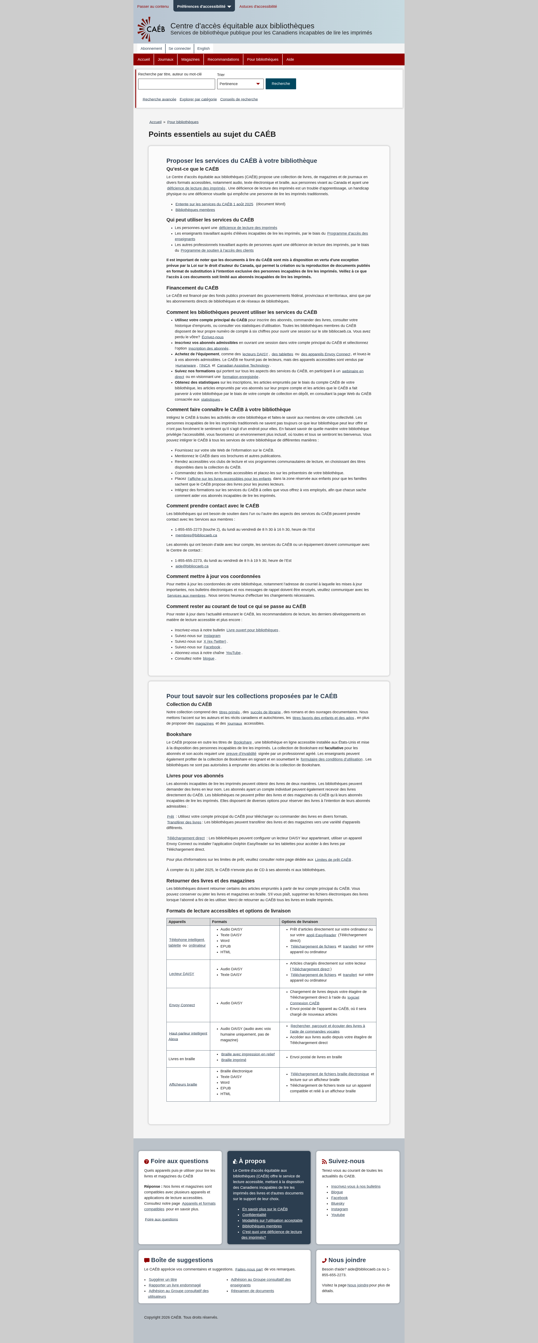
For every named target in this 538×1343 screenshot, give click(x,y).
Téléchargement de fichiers (313, 946)
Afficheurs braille (183, 1084)
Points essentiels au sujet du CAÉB (212, 134)
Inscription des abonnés (208, 348)
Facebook (212, 647)
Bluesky (337, 1203)
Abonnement (151, 48)
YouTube (233, 653)
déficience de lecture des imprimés (196, 188)
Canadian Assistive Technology (243, 365)
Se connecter (180, 48)
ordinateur (197, 945)
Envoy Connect (182, 1005)
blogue (208, 658)
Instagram (212, 636)
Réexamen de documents (252, 1291)
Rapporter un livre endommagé (175, 1285)
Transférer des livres (184, 822)
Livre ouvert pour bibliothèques (252, 630)
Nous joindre (358, 1285)
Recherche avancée (159, 99)
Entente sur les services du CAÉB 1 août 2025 (214, 204)
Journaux (165, 59)
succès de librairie (266, 712)
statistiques (210, 399)
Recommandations (223, 59)
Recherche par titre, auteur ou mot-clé (170, 74)
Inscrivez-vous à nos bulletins (356, 1186)
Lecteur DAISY (181, 974)
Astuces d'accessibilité (258, 6)
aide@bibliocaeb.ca (191, 566)
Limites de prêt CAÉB (333, 859)
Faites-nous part (249, 1269)
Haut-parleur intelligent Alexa (188, 1036)
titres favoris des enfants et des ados (323, 718)
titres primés (229, 712)
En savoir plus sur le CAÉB (265, 1209)
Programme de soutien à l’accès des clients (217, 250)
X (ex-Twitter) (215, 641)
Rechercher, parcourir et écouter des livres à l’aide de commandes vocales (327, 1029)
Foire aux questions (161, 1219)
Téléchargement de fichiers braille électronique (330, 1074)
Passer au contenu (153, 6)
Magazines (190, 59)
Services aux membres (186, 595)
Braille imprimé (233, 1060)
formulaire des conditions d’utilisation (332, 759)
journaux (235, 723)
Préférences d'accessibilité (201, 6)
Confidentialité (254, 1215)
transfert (350, 946)
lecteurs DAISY (255, 354)
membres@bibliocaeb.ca (196, 535)
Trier (221, 75)
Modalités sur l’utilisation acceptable (272, 1220)
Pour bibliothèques (262, 59)
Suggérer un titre (163, 1279)
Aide (290, 59)
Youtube (338, 1215)
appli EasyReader (321, 935)
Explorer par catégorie (198, 99)
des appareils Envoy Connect (325, 354)
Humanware (185, 365)
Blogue (337, 1192)
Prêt (170, 816)
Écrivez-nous (213, 337)
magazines (204, 723)
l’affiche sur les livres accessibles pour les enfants (229, 479)
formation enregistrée (240, 377)
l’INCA (204, 365)
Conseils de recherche (239, 99)
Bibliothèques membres (195, 210)
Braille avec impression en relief (248, 1054)
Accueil (144, 59)
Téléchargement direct (186, 838)
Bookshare (243, 742)
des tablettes (282, 354)
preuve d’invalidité (241, 754)
